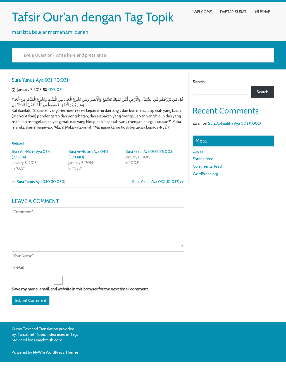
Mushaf (262, 11)
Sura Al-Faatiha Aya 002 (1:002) (234, 123)
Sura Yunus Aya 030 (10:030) (38, 181)
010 (51, 89)
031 (60, 89)
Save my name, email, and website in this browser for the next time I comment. (80, 288)
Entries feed (203, 158)
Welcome (203, 11)
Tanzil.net (26, 334)
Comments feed (207, 166)
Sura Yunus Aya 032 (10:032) (158, 181)
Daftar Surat (233, 11)
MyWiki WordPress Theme (55, 352)
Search (199, 81)
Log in (198, 151)
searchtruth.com (48, 340)
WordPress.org (205, 173)
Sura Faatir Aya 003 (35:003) (149, 151)
